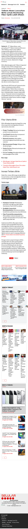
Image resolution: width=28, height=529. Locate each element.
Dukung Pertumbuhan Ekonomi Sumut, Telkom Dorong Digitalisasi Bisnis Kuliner (5, 296)
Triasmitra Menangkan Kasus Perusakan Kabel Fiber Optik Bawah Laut (14, 166)
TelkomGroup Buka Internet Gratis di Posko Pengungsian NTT (5, 310)
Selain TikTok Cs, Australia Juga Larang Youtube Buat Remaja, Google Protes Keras (7, 268)
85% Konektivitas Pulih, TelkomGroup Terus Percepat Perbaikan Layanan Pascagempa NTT (13, 312)
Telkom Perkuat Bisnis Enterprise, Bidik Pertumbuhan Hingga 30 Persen (21, 310)
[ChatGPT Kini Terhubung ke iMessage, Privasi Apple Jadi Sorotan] (17, 355)
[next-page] (5, 321)
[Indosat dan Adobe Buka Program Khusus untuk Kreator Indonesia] (4, 331)
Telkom (9, 8)
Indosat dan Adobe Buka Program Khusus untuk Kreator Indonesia (4, 339)
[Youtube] (13, 498)
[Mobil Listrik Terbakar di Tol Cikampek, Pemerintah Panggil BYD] (4, 355)
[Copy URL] (12, 21)
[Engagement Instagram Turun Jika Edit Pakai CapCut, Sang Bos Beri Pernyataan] (21, 419)
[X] (6, 21)
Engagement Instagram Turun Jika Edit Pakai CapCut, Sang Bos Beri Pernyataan (9, 417)
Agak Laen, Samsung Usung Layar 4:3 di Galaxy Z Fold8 (23, 338)
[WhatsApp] (9, 21)
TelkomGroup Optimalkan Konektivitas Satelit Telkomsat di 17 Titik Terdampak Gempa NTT (21, 297)
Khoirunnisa (7, 18)
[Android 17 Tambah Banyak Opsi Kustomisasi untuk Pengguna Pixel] (17, 331)
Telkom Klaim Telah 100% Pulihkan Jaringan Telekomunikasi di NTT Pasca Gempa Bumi (13, 297)
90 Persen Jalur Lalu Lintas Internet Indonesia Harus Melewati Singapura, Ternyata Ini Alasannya (9, 443)
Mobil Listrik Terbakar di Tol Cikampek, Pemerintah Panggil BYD (4, 364)
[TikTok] (8, 498)
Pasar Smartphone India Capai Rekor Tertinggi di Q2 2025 (21, 268)
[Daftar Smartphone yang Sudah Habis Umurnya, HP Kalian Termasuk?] (13, 397)
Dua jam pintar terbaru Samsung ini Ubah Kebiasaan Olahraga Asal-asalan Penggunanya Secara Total (10, 367)
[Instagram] (5, 498)
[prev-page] (3, 321)
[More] (16, 21)
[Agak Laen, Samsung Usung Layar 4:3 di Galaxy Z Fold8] (23, 331)
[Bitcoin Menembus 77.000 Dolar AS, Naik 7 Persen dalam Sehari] (21, 452)
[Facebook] (2, 21)
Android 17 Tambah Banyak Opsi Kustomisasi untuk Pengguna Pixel (17, 339)
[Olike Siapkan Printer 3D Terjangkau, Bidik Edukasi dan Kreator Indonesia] (21, 427)
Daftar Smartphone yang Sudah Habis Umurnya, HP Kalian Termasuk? (12, 409)
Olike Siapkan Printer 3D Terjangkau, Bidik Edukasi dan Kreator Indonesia (9, 426)
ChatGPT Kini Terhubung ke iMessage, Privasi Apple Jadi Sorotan (17, 364)
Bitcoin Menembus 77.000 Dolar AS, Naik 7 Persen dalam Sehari (9, 451)
